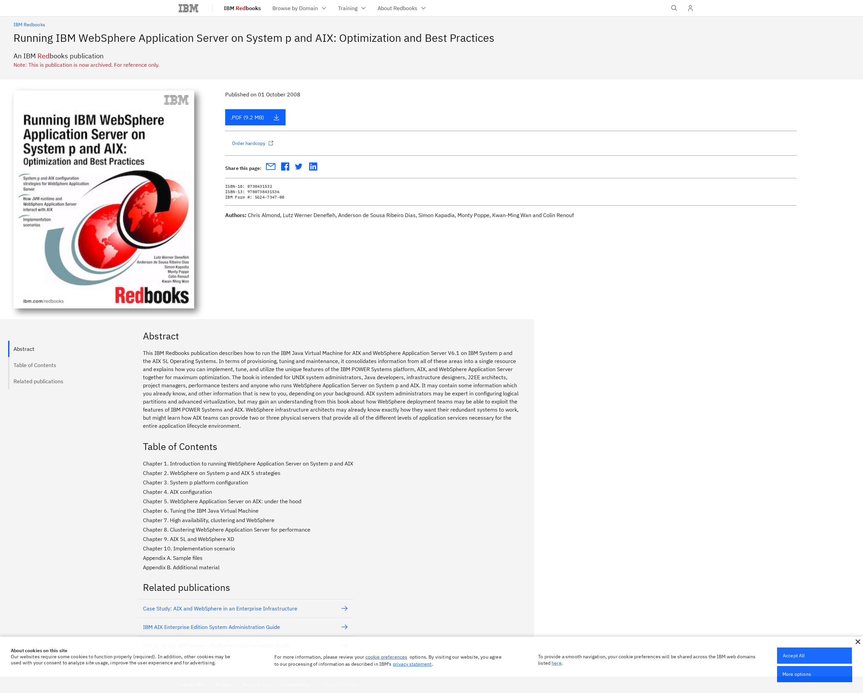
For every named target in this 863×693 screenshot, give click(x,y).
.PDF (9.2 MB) (247, 117)
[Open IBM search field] (674, 8)
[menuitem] (300, 8)
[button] (858, 641)
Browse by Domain (295, 8)
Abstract (23, 348)
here (557, 663)
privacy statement (412, 664)
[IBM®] (188, 8)
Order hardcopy (248, 143)
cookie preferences (386, 657)
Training (347, 8)
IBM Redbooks (29, 25)
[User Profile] (690, 8)
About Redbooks (397, 8)
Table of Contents (34, 365)
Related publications (38, 381)
